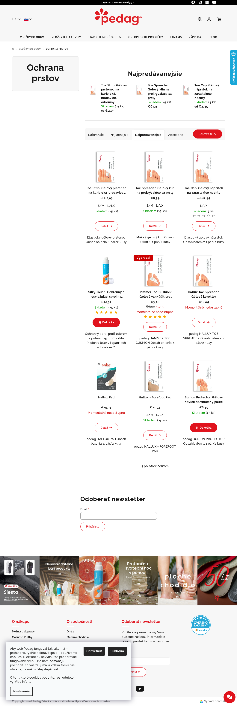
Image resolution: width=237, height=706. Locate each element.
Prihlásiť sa (92, 526)
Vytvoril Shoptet (214, 701)
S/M (101, 206)
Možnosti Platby (22, 637)
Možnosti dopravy (23, 631)
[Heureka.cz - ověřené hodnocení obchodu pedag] (201, 625)
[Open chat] (230, 697)
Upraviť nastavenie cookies (92, 701)
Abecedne (175, 135)
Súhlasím (117, 651)
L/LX (111, 206)
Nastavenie (21, 691)
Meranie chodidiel (78, 637)
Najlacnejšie (120, 135)
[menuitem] (32, 37)
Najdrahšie (96, 135)
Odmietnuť (94, 651)
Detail (104, 226)
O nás (70, 631)
